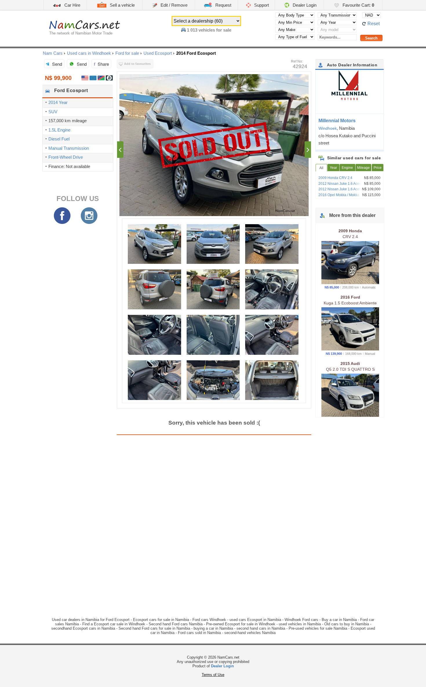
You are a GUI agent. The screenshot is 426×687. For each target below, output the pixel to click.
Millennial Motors (337, 120)
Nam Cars (53, 53)
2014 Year (58, 102)
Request (222, 5)
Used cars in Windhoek (89, 53)
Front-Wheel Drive (65, 157)
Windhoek (327, 128)
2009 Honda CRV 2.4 (335, 178)
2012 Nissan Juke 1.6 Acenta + (342, 189)
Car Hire (71, 5)
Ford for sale (127, 53)
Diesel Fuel (59, 138)
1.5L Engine (59, 129)
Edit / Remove (173, 5)
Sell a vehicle (122, 5)
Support (261, 5)
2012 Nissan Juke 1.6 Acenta (341, 184)
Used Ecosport (157, 53)
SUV (52, 111)
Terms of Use (213, 675)
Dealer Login (304, 5)
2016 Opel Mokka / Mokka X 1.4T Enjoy (349, 195)
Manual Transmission (68, 148)
